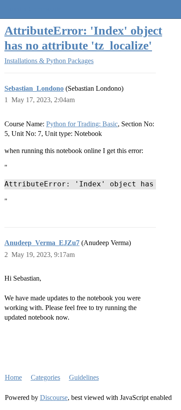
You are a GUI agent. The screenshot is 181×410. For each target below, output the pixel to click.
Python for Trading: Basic (82, 124)
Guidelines (84, 377)
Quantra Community (33, 9)
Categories (45, 377)
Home (13, 377)
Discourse (54, 397)
